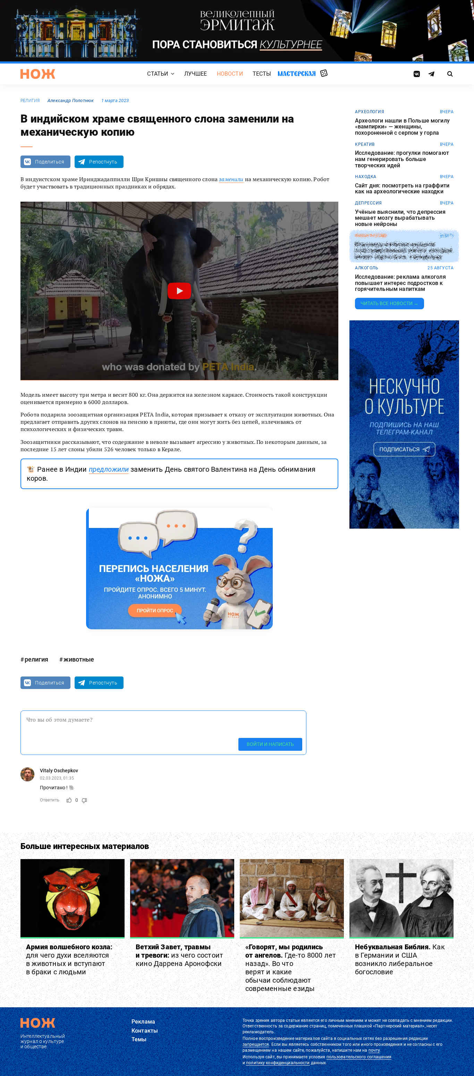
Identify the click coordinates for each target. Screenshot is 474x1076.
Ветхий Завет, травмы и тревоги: (179, 955)
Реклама (143, 1021)
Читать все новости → (389, 303)
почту (374, 1050)
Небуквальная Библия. (400, 959)
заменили (231, 179)
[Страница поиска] (450, 74)
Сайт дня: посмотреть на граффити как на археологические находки (402, 189)
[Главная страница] (37, 74)
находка (365, 176)
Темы (139, 1039)
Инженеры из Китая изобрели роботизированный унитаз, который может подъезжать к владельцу (403, 250)
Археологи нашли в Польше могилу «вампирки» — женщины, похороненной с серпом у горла (402, 127)
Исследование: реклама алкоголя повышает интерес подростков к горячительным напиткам (400, 283)
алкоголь (366, 268)
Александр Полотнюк (71, 100)
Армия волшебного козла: (69, 959)
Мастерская (296, 73)
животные (79, 659)
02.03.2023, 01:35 (57, 778)
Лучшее (195, 73)
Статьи (157, 73)
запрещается (256, 1044)
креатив (365, 144)
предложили (109, 469)
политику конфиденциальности (278, 1062)
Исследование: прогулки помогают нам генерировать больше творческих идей (402, 159)
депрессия (368, 203)
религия (30, 100)
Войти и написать (270, 744)
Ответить (49, 799)
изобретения (371, 235)
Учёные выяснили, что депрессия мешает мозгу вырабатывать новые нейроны (400, 218)
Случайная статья (324, 73)
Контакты (145, 1030)
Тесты (262, 73)
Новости (230, 73)
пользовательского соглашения (359, 1056)
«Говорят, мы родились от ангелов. (290, 968)
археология (369, 111)
